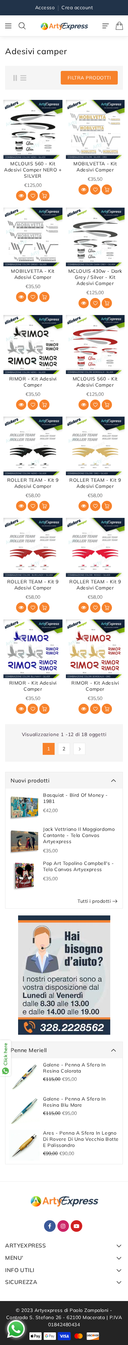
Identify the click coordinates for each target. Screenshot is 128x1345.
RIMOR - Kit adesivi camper (33, 382)
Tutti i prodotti (94, 901)
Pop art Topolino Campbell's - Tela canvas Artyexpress (78, 866)
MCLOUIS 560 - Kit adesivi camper (95, 382)
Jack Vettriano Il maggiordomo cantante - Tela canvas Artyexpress (79, 835)
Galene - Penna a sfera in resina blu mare (74, 1102)
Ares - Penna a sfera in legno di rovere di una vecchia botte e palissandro (81, 1139)
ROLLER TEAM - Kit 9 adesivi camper (33, 483)
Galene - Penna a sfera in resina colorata (74, 1068)
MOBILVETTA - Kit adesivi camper (95, 167)
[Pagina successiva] (79, 749)
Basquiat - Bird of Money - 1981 (75, 798)
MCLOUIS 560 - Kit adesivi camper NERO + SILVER (33, 170)
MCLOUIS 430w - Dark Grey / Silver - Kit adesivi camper (95, 277)
